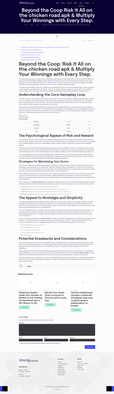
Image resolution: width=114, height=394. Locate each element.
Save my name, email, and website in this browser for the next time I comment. (40, 343)
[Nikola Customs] (26, 3)
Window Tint (61, 367)
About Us (79, 362)
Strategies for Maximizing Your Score (30, 54)
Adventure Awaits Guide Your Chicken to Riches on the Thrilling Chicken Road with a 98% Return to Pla (30, 298)
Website (72, 337)
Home (25, 25)
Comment (22, 322)
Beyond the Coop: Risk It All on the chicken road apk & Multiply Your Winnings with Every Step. (45, 47)
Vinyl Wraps (61, 369)
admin (28, 40)
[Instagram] (59, 389)
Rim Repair (60, 365)
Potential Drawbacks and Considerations (31, 59)
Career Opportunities (82, 363)
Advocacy (79, 367)
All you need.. (61, 374)
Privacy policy (80, 369)
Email (46, 337)
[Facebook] (54, 389)
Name (21, 337)
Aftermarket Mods (62, 363)
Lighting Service (62, 373)
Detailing (60, 362)
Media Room (80, 365)
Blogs (32, 25)
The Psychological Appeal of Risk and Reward (32, 52)
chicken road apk (51, 82)
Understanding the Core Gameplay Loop (31, 49)
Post (37, 25)
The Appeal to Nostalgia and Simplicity (30, 57)
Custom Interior (62, 371)
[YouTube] (58, 389)
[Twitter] (56, 389)
